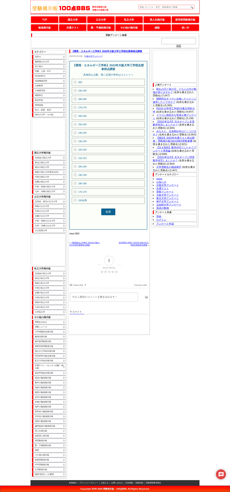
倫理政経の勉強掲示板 (45, 426)
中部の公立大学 (42, 211)
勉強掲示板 (44, 27)
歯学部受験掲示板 (43, 341)
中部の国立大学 (42, 177)
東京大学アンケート (167, 198)
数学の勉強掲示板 (43, 382)
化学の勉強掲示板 (43, 397)
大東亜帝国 (40, 90)
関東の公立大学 (42, 206)
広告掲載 (129, 483)
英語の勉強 (162, 208)
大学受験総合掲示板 (44, 331)
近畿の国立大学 (42, 182)
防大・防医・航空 (43, 110)
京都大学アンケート (167, 185)
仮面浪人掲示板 (42, 436)
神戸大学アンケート (167, 201)
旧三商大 (39, 66)
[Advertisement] (47, 133)
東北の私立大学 (42, 278)
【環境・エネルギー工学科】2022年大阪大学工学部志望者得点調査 (107, 51)
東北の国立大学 (42, 162)
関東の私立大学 (42, 283)
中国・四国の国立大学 (45, 186)
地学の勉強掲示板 (43, 406)
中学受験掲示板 (42, 464)
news (159, 178)
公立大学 (101, 19)
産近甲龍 (39, 100)
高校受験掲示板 (42, 460)
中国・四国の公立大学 (45, 221)
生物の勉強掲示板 (43, 402)
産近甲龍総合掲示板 (44, 373)
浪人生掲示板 (157, 19)
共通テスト (72, 27)
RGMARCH (40, 76)
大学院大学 (40, 312)
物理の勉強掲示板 (43, 392)
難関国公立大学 (42, 61)
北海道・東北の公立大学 (46, 201)
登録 (158, 216)
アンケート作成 (165, 223)
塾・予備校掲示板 (101, 27)
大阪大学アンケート (93, 56)
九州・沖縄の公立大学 (45, 225)
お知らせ (161, 182)
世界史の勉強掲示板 (44, 411)
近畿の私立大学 (42, 292)
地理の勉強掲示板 (43, 421)
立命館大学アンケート (168, 204)
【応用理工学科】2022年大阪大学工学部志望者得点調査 (133, 244)
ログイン (161, 219)
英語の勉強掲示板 (43, 378)
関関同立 (39, 95)
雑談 (157, 27)
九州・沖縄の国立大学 (45, 191)
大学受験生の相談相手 (168, 167)
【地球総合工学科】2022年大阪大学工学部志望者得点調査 (84, 244)
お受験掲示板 (41, 469)
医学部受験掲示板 (185, 19)
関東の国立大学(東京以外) (47, 172)
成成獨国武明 (41, 81)
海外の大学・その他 (44, 114)
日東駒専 (39, 85)
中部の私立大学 (42, 288)
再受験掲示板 (41, 440)
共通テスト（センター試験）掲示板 (49, 366)
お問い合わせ (117, 483)
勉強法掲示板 (41, 336)
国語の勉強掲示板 (43, 387)
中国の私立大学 (42, 297)
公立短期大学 (41, 230)
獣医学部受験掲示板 (44, 346)
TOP (44, 19)
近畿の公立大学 (42, 216)
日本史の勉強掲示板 (44, 416)
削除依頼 (139, 483)
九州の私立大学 (42, 307)
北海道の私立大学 (43, 273)
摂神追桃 (39, 105)
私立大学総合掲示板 (44, 360)
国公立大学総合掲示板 (45, 351)
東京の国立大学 (42, 167)
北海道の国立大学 (43, 158)
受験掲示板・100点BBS (115, 488)
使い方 (185, 27)
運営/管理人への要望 (44, 474)
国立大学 (73, 19)
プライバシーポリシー (88, 483)
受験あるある (41, 322)
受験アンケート (165, 191)
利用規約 (73, 483)
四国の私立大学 (42, 302)
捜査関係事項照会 (153, 483)
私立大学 (129, 19)
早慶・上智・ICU (43, 71)
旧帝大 (38, 57)
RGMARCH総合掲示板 (45, 356)
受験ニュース (41, 327)
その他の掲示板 (129, 27)
